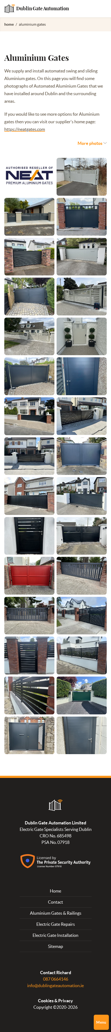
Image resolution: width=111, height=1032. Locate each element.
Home (55, 890)
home (9, 24)
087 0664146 (55, 979)
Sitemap (55, 946)
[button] (92, 143)
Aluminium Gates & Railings (55, 913)
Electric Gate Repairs (55, 924)
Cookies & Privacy (55, 1000)
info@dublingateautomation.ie (55, 985)
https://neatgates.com (24, 129)
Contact (55, 902)
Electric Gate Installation (55, 935)
